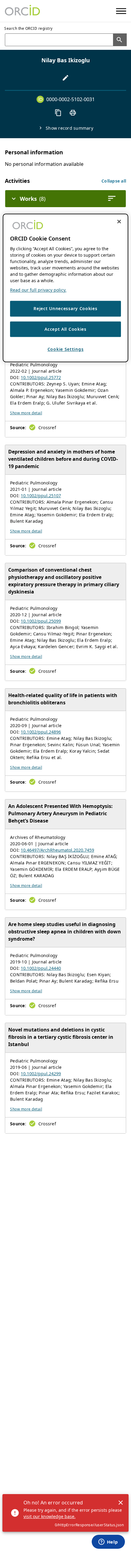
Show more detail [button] (26, 413)
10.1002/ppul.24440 (41, 968)
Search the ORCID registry (28, 28)
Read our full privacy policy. (38, 290)
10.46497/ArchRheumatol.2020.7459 (57, 850)
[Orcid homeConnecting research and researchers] (22, 11)
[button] (113, 181)
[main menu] (121, 11)
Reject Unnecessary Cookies (65, 309)
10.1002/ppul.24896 (41, 732)
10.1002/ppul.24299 (41, 1073)
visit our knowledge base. (49, 1516)
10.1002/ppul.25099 (41, 621)
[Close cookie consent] (119, 221)
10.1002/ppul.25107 (41, 495)
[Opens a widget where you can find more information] (108, 1542)
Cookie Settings (66, 349)
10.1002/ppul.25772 (41, 377)
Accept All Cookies (65, 329)
